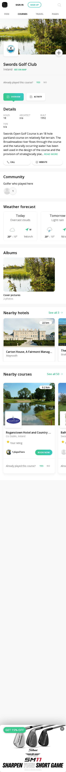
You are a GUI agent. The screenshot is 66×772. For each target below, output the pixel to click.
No (45, 82)
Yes (38, 82)
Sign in (20, 4)
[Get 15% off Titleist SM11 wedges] (33, 748)
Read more (51, 154)
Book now (44, 452)
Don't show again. (33, 769)
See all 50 (53, 374)
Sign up (34, 4)
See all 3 (54, 313)
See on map (20, 69)
